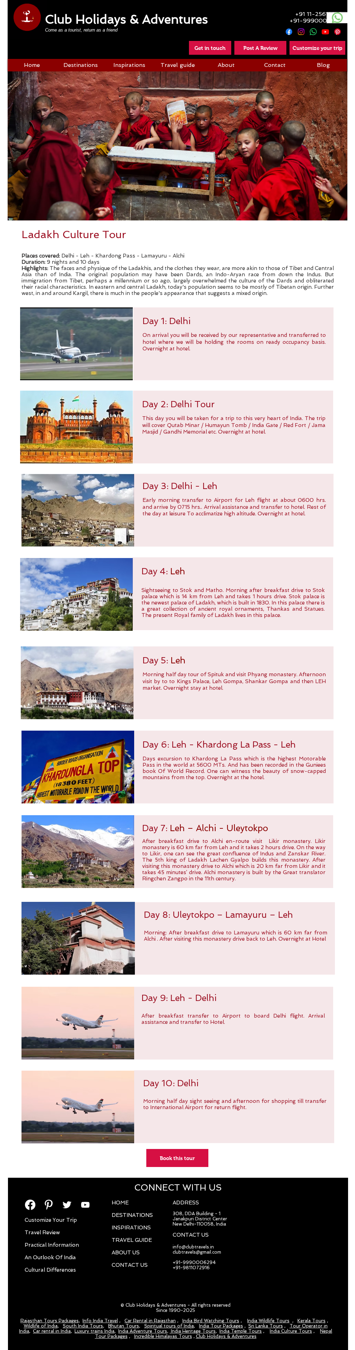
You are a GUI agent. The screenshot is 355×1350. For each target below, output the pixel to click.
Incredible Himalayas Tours (163, 1336)
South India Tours (83, 1326)
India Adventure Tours (142, 1331)
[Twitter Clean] (67, 1205)
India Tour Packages (221, 1326)
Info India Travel (100, 1320)
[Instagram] (301, 31)
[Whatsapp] (313, 31)
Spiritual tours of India (169, 1326)
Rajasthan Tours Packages (49, 1320)
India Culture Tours (291, 1331)
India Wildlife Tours (268, 1320)
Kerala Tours (311, 1320)
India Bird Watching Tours (210, 1320)
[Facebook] (289, 31)
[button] (260, 48)
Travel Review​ (42, 1232)
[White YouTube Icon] (85, 1205)
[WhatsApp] (337, 17)
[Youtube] (325, 31)
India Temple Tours (240, 1331)
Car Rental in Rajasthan (150, 1320)
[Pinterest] (337, 31)
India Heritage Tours (193, 1331)
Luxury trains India (94, 1331)
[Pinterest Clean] (48, 1205)
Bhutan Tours (123, 1326)
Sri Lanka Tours (265, 1326)
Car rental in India (52, 1331)
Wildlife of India (41, 1326)
